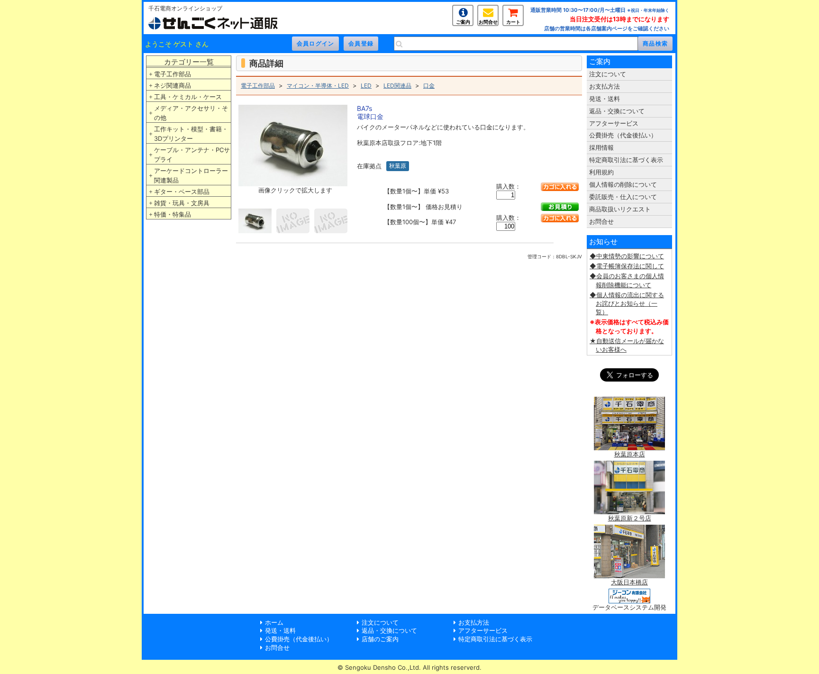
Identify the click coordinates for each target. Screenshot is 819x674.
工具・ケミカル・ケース (188, 96)
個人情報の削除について (623, 184)
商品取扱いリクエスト (620, 209)
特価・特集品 (172, 214)
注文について (607, 74)
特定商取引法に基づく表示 (626, 160)
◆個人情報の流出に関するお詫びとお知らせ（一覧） (627, 303)
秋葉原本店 (629, 454)
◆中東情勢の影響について (627, 256)
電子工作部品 (172, 74)
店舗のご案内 (380, 639)
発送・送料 (604, 98)
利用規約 (601, 172)
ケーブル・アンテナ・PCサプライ (192, 154)
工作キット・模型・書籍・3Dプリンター (191, 133)
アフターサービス (613, 123)
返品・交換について (617, 111)
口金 (429, 85)
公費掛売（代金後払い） (623, 135)
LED (366, 85)
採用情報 (601, 147)
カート (513, 22)
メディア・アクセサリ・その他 (191, 112)
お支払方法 (604, 86)
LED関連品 (397, 85)
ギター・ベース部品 (181, 191)
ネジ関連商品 (172, 85)
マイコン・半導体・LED (318, 85)
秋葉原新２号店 (629, 518)
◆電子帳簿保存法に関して (627, 266)
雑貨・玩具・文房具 (181, 203)
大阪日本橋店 (629, 582)
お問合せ (488, 22)
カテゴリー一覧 (189, 61)
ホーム (274, 622)
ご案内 (463, 22)
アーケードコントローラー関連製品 (191, 175)
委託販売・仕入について (623, 196)
